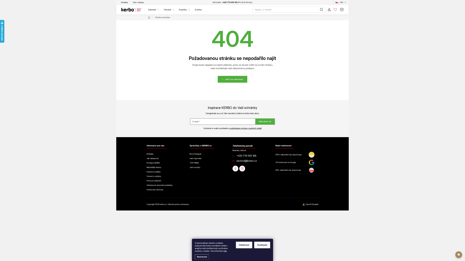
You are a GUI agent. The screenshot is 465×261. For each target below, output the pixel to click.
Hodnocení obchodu (155, 190)
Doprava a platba (153, 172)
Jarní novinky (195, 167)
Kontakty (124, 2)
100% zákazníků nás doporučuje (288, 155)
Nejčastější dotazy (154, 167)
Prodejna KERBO (153, 163)
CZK (341, 2)
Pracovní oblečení (154, 181)
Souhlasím (262, 245)
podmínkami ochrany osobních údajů (246, 128)
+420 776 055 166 (246, 155)
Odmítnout (244, 245)
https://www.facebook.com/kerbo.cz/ (235, 168)
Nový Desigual (195, 154)
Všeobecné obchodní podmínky (160, 185)
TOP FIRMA (194, 163)
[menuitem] (153, 9)
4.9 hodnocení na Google (285, 162)
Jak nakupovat (153, 158)
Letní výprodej (195, 158)
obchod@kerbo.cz (246, 160)
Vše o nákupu (138, 2)
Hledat (321, 10)
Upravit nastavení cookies (200, 204)
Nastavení (202, 257)
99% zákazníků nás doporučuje (288, 170)
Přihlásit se (265, 122)
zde (225, 251)
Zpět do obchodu (234, 79)
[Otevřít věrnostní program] (458, 254)
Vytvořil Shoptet (312, 204)
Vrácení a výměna (154, 176)
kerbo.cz (242, 168)
